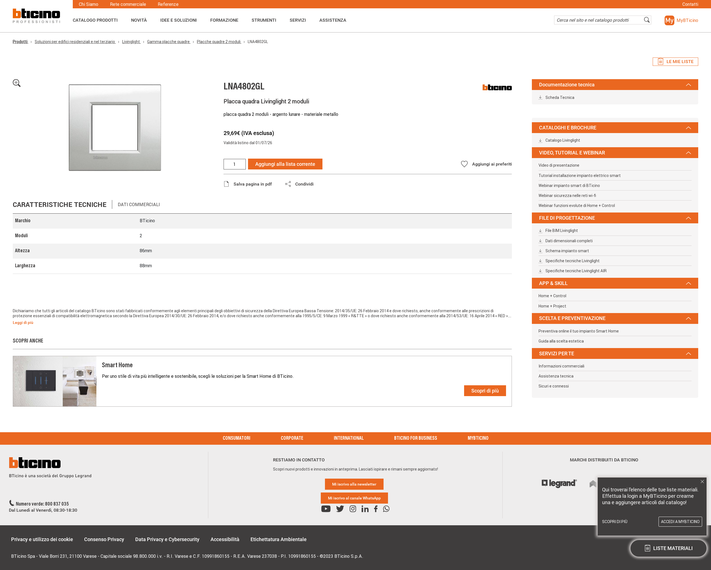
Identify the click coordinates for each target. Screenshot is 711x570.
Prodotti (20, 41)
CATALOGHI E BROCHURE (567, 128)
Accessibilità (225, 539)
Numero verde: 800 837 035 (42, 504)
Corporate (292, 438)
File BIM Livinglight (561, 230)
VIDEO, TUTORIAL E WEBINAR (572, 153)
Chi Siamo (88, 4)
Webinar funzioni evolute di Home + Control (577, 205)
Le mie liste (680, 61)
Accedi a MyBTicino (680, 521)
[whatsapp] (386, 509)
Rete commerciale (128, 4)
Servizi (298, 20)
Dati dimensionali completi (569, 240)
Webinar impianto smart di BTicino (569, 185)
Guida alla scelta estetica (561, 341)
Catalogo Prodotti (95, 20)
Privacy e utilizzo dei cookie (42, 539)
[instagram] (353, 509)
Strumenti (264, 20)
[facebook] (375, 509)
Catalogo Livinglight (562, 140)
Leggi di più (23, 322)
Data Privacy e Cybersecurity (167, 539)
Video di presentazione (559, 165)
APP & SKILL (553, 283)
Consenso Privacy (104, 539)
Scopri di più (485, 391)
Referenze (168, 4)
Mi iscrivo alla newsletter (354, 484)
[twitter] (340, 509)
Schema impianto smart (567, 250)
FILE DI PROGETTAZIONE (567, 218)
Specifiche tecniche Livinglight (572, 260)
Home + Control (552, 295)
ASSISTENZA (332, 20)
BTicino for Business (415, 438)
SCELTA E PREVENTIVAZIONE (572, 318)
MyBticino (478, 438)
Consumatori (236, 438)
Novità (139, 20)
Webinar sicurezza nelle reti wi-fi (567, 195)
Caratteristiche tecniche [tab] (59, 205)
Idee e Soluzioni (178, 20)
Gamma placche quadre (169, 41)
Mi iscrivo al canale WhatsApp (354, 498)
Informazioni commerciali (561, 366)
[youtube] (326, 509)
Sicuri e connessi (554, 386)
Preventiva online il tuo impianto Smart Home (579, 331)
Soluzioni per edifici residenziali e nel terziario (75, 41)
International (349, 438)
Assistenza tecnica (556, 376)
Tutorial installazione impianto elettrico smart (580, 175)
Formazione (224, 20)
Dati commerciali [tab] (139, 204)
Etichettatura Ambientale (279, 539)
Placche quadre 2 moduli (219, 41)
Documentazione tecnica (567, 85)
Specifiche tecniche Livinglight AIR (576, 270)
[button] (681, 20)
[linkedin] (365, 509)
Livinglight (131, 41)
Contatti (690, 4)
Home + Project (552, 306)
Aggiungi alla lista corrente (285, 164)
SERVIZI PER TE (556, 353)
